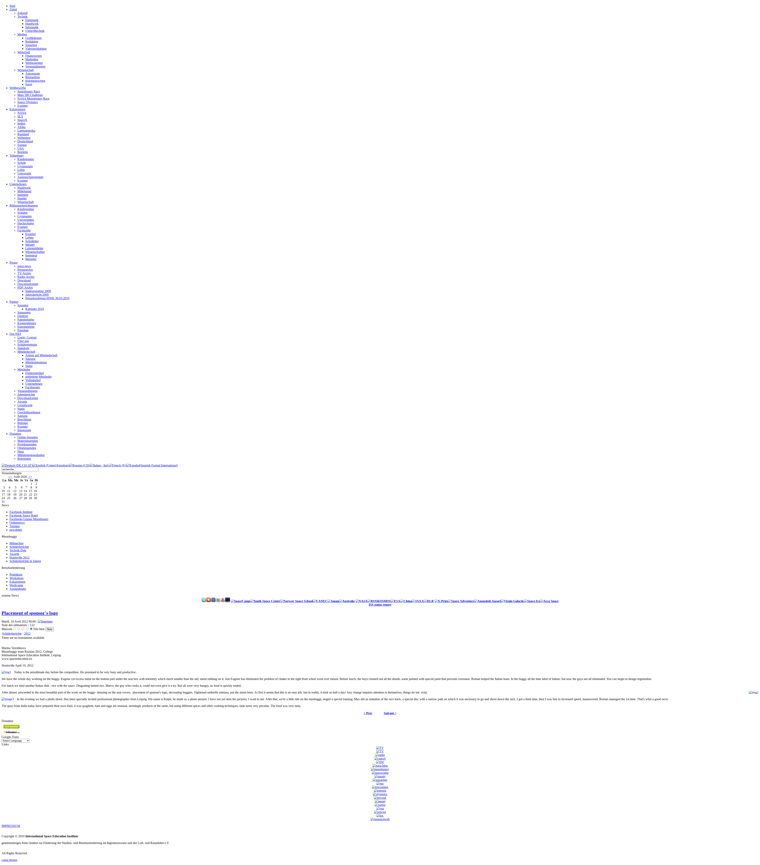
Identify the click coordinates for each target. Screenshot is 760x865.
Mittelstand (24, 191)
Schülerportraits (27, 344)
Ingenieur (31, 255)
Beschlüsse (24, 419)
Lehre (21, 170)
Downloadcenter (27, 284)
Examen (22, 105)
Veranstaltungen (35, 66)
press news (24, 266)
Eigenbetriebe (26, 326)
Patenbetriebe (25, 319)
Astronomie (32, 73)
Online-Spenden (27, 437)
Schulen (22, 212)
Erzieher (30, 234)
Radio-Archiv (26, 276)
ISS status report (380, 604)
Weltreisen (23, 137)
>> (30, 476)
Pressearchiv (25, 269)
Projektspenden (27, 444)
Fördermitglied (34, 373)
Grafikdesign (33, 38)
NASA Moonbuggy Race (33, 98)
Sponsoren (24, 312)
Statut (28, 366)
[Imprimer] (45, 621)
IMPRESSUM (11, 826)
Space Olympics (27, 102)
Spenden (22, 305)
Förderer (22, 316)
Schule (21, 162)
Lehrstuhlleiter (34, 248)
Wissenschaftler (35, 252)
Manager (30, 259)
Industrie (22, 194)
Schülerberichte (12, 633)
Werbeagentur (34, 63)
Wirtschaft (23, 52)
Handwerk (32, 23)
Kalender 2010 (34, 309)
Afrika (21, 127)
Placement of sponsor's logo (30, 613)
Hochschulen (25, 223)
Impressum (24, 430)
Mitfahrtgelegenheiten (31, 455)
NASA (21, 112)
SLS (20, 116)
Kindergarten (25, 159)
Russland (23, 134)
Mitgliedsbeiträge (36, 362)
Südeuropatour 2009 (38, 291)
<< (10, 476)
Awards (22, 401)
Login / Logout (26, 337)
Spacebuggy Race (28, 91)
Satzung (30, 358)
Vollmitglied (33, 380)
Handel (22, 198)
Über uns (23, 341)
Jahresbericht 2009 (37, 294)
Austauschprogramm (30, 177)
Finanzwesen (33, 55)
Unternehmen (33, 383)
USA (20, 148)
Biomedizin (32, 77)
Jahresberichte (26, 394)
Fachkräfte (24, 230)
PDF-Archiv (25, 287)
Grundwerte (24, 405)
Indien (21, 123)
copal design (9, 860)
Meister (30, 244)
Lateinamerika (26, 130)
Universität (24, 173)
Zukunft (22, 13)
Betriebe (22, 152)
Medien (22, 34)
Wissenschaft (25, 70)
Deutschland (25, 141)
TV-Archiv (24, 273)
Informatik (31, 27)
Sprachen (31, 45)
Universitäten (25, 219)
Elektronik (31, 20)
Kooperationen (26, 323)
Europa (22, 145)
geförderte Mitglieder (38, 376)
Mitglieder (23, 369)
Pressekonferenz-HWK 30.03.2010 (47, 298)
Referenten (24, 458)
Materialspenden (27, 441)
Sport (28, 84)
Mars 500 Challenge (30, 95)
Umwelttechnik (35, 30)
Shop (20, 451)
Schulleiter (32, 241)
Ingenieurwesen (35, 80)
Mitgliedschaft (26, 351)
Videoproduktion (36, 48)
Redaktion (31, 41)
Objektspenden (26, 448)
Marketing (31, 59)
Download (24, 280)
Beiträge (22, 423)
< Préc (368, 713)
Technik (22, 16)
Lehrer (29, 237)
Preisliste (22, 330)
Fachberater (32, 387)
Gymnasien (24, 216)
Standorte (23, 348)
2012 (27, 633)
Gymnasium (25, 166)
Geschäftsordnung (28, 412)
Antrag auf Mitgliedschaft (41, 355)
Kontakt (22, 426)
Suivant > (390, 713)
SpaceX (22, 120)
